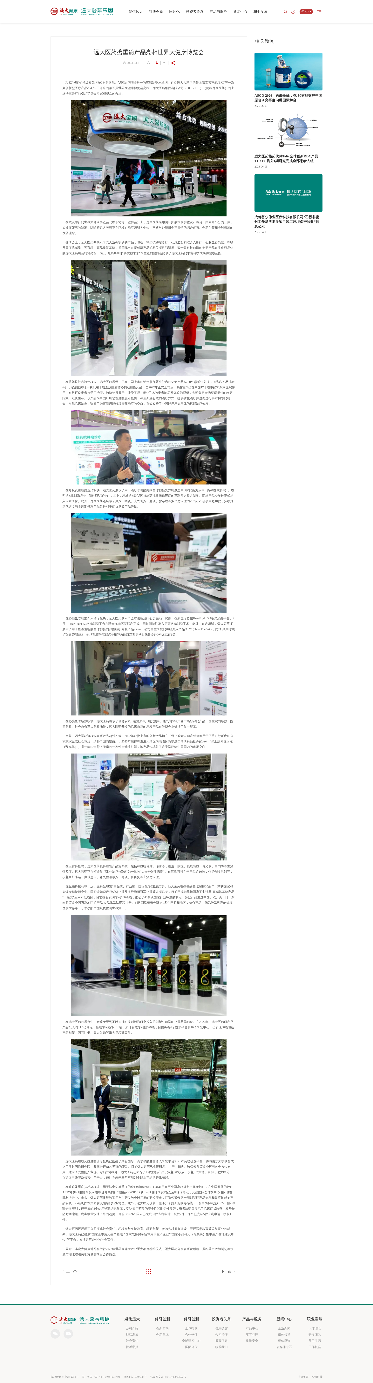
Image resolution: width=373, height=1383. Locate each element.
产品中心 (252, 1328)
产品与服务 (218, 12)
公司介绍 (132, 1328)
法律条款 (303, 1376)
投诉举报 (132, 1347)
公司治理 (221, 1334)
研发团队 (315, 1334)
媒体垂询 (284, 1340)
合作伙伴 (191, 1334)
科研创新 (156, 12)
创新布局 (162, 1328)
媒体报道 (284, 1334)
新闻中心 (240, 12)
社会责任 (132, 1340)
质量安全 (252, 1340)
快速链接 (317, 1376)
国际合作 (191, 1347)
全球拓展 (191, 1328)
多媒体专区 (284, 1347)
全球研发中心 (191, 1340)
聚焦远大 (136, 12)
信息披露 (221, 1328)
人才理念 (315, 1328)
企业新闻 (284, 1328)
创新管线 (162, 1334)
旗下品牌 (252, 1334)
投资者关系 (194, 12)
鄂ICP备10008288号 (135, 1376)
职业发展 (261, 12)
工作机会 (315, 1347)
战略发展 (132, 1334)
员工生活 (315, 1340)
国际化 (174, 12)
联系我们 (221, 1347)
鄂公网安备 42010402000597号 (168, 1376)
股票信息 (221, 1340)
